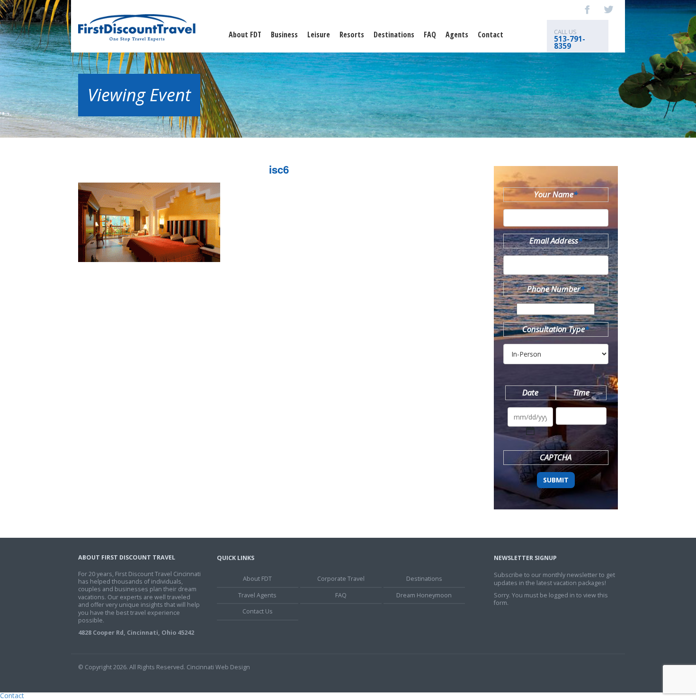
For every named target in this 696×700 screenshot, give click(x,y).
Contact (490, 34)
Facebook (587, 9)
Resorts (351, 34)
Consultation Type (555, 329)
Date (530, 392)
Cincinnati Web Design (218, 667)
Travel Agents (257, 595)
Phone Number (556, 288)
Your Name (556, 194)
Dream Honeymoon (424, 595)
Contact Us (257, 611)
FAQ (430, 34)
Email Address (555, 240)
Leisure (318, 34)
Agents (457, 34)
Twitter (608, 9)
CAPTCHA (555, 457)
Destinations (394, 34)
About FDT (245, 34)
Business (284, 34)
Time (581, 392)
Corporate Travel (341, 579)
